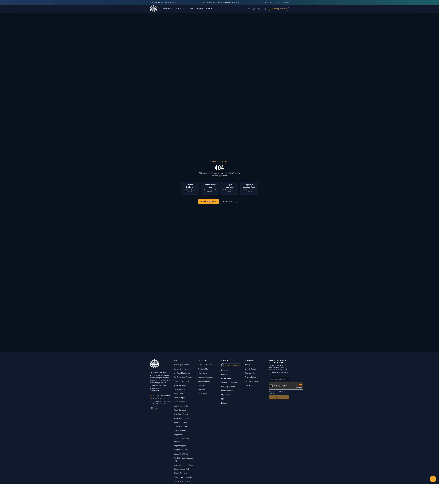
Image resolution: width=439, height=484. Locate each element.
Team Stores (202, 385)
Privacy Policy (250, 377)
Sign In (279, 2)
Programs (202, 360)
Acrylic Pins (178, 435)
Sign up (279, 397)
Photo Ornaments (180, 422)
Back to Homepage (230, 201)
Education (199, 9)
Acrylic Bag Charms (181, 418)
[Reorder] (259, 9)
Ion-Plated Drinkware (182, 373)
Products (166, 9)
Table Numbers (180, 402)
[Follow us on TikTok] (157, 408)
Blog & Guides (250, 369)
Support (225, 360)
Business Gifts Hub (205, 365)
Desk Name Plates (181, 414)
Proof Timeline (227, 391)
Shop (176, 360)
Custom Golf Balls (180, 473)
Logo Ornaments (180, 431)
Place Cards (178, 394)
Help (266, 2)
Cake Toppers (179, 389)
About (247, 365)
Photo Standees (180, 410)
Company (249, 360)
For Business (179, 9)
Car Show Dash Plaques (183, 377)
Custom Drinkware (181, 369)
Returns (224, 403)
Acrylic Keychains (180, 385)
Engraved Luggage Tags (183, 465)
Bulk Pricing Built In (277, 9)
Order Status (226, 378)
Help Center (226, 370)
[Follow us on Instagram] (152, 408)
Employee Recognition (206, 377)
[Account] (254, 9)
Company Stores (204, 369)
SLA (222, 399)
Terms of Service (251, 381)
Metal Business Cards (182, 406)
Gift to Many (202, 394)
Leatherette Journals (182, 481)
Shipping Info (226, 395)
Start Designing (207, 201)
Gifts (191, 9)
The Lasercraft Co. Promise (234, 365)
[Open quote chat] (433, 479)
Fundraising (202, 389)
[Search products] (249, 9)
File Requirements (228, 387)
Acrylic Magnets (180, 446)
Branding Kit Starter (181, 365)
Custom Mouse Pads (182, 469)
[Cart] (264, 8)
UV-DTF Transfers (181, 426)
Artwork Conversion (229, 382)
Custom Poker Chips (181, 381)
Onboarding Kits (204, 381)
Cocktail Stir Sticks (181, 454)
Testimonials (250, 373)
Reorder (272, 2)
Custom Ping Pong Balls (183, 477)
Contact (286, 2)
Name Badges (179, 398)
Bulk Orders (202, 373)
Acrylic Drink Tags (181, 450)
